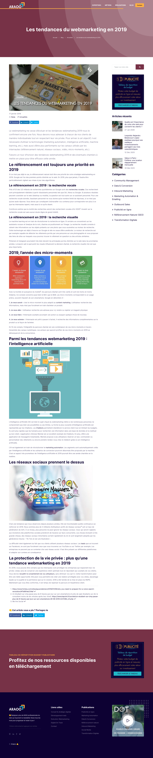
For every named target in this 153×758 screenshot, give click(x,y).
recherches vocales (76, 189)
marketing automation (54, 447)
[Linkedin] (13, 734)
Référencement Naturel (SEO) (129, 215)
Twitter (35, 122)
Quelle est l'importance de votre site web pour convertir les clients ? (134, 124)
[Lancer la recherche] (140, 67)
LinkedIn (26, 122)
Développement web (58, 715)
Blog (132, 5)
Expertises (96, 5)
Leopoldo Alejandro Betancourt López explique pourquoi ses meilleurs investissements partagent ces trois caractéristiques (134, 142)
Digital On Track (57, 723)
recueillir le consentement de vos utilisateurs (36, 574)
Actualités (23, 117)
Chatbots (40, 428)
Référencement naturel (90, 723)
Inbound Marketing (123, 191)
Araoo (13, 744)
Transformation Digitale (125, 220)
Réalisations (120, 5)
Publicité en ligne (122, 209)
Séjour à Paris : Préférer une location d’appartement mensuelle (133, 161)
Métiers (108, 5)
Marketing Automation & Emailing (125, 198)
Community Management (126, 180)
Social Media (86, 730)
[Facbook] (16, 734)
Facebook (14, 122)
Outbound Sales (122, 204)
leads (83, 543)
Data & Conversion (123, 186)
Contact (139, 5)
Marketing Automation (90, 715)
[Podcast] (10, 734)
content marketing (63, 302)
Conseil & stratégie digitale (61, 712)
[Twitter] (20, 734)
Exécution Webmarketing (60, 719)
